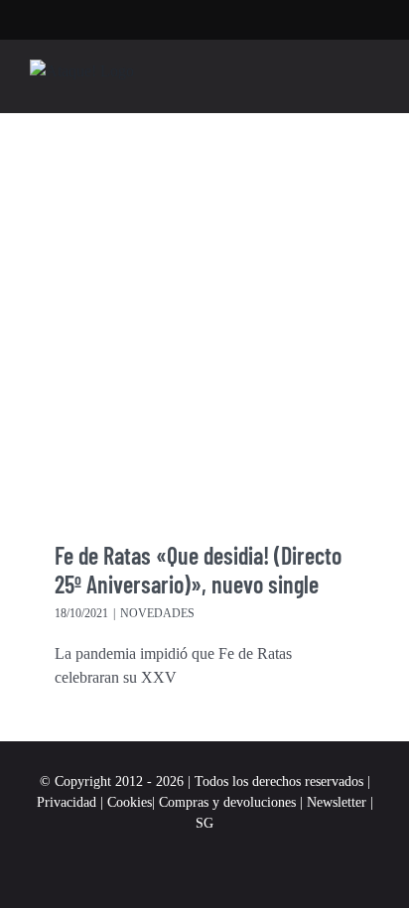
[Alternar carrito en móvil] (335, 81)
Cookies (129, 802)
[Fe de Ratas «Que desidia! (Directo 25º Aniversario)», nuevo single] (204, 337)
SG (204, 823)
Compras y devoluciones (227, 802)
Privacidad (66, 802)
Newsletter (338, 802)
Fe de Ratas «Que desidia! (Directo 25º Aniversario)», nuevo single (198, 569)
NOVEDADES (157, 613)
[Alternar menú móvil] (371, 81)
